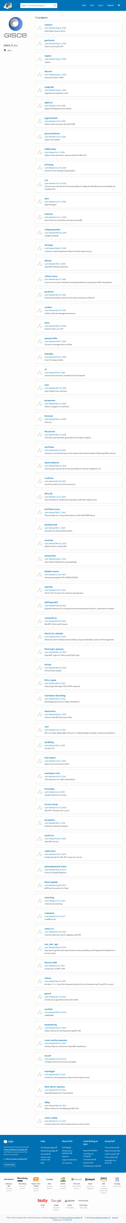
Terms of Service (111, 1147)
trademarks (53, 1218)
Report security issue (112, 1150)
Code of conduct (111, 1154)
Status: (15, 1159)
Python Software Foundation (14, 1149)
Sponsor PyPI (88, 1162)
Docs (92, 5)
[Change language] (119, 5)
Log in (100, 5)
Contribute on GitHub (88, 1155)
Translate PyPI (88, 1159)
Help (84, 5)
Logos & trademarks (69, 1159)
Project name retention (46, 1158)
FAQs (42, 1163)
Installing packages (48, 1147)
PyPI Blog (65, 1147)
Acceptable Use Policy (110, 1161)
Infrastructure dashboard (67, 1152)
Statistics (65, 1156)
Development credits (91, 1166)
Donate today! (10, 1165)
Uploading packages (48, 1150)
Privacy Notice (110, 1157)
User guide (44, 1154)
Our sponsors (67, 1163)
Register (110, 5)
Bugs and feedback (90, 1150)
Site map (115, 1218)
